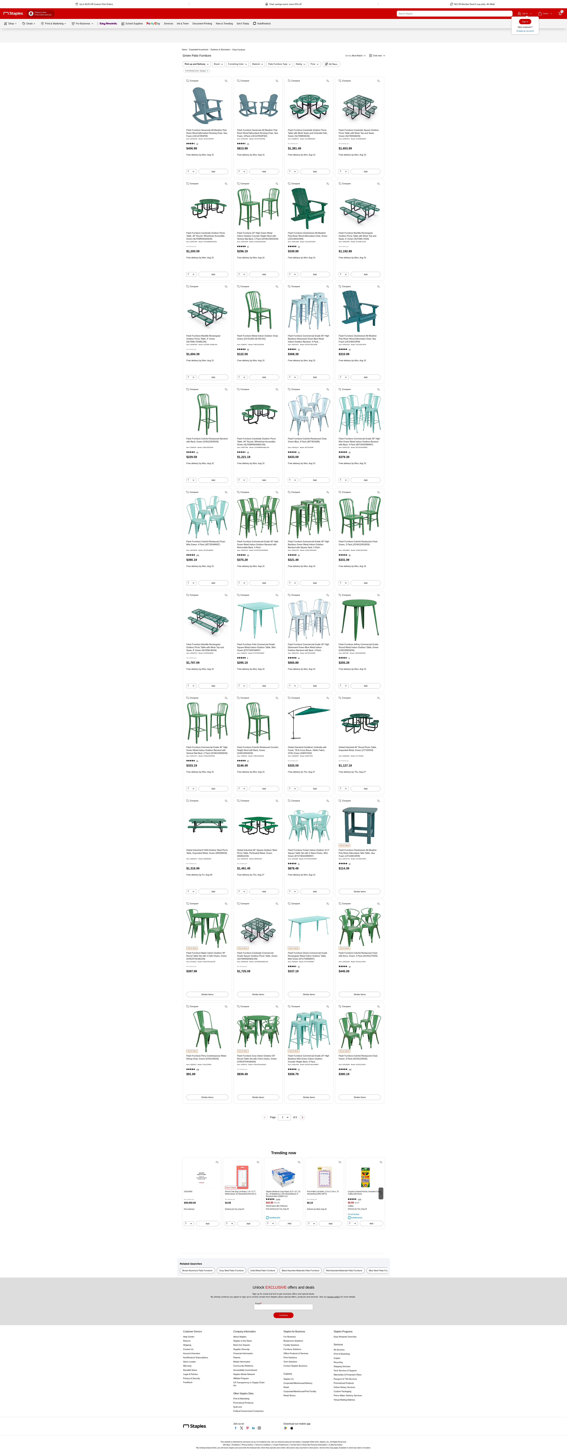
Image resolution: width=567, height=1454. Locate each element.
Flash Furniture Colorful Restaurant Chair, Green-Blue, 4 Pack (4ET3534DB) (307, 440)
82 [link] (299, 452)
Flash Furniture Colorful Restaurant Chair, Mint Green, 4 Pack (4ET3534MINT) (205, 543)
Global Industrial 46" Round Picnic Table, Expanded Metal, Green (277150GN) (358, 748)
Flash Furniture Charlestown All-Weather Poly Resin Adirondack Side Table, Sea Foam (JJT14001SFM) (358, 853)
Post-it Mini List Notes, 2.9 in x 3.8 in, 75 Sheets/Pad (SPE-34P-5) (323, 1193)
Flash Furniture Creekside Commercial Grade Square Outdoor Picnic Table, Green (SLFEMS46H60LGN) (257, 956)
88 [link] (248, 349)
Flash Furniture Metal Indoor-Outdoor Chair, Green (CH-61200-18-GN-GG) (257, 337)
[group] (201, 1193)
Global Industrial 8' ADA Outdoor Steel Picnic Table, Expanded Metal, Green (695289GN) (207, 851)
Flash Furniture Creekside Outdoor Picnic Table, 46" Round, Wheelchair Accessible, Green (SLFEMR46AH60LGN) (256, 441)
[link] (94, 4)
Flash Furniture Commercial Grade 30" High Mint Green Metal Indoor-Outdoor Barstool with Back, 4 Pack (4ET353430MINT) (359, 441)
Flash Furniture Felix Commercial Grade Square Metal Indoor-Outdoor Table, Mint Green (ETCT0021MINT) (256, 647)
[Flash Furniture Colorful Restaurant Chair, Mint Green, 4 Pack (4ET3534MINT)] (207, 517)
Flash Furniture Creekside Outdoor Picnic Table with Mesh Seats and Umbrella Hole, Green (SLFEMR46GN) (308, 133)
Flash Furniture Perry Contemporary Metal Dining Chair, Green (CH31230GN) (206, 1057)
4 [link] (349, 658)
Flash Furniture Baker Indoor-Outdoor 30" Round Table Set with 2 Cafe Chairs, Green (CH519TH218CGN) (206, 956)
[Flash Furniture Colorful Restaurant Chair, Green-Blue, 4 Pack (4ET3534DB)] (309, 414)
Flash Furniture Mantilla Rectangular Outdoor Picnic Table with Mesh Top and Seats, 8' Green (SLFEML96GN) (205, 647)
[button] (509, 14)
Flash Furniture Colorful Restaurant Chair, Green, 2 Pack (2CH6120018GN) (358, 543)
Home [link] (184, 49)
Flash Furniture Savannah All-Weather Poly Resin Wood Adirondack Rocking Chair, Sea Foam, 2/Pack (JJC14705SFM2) (257, 133)
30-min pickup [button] (353, 1214)
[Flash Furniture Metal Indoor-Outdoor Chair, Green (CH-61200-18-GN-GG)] (258, 311)
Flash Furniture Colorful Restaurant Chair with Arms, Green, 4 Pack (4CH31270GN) (358, 954)
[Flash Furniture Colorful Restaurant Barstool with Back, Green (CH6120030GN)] (207, 414)
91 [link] (299, 555)
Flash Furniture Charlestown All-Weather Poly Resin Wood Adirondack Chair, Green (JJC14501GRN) (307, 236)
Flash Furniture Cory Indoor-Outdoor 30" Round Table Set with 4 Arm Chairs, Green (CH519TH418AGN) (257, 1059)
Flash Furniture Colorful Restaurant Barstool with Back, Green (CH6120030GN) (207, 440)
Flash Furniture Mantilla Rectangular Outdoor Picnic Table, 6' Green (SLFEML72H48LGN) (203, 339)
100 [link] (197, 555)
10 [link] (299, 246)
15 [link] (299, 349)
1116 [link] (359, 1199)
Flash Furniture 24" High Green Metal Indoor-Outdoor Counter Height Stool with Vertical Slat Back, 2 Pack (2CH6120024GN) (257, 236)
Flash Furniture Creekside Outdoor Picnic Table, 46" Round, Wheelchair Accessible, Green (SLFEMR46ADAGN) (205, 236)
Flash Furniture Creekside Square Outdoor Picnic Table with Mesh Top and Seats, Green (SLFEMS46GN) (359, 133)
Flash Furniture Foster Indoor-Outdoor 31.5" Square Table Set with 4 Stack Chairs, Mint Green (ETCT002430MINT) (308, 853)
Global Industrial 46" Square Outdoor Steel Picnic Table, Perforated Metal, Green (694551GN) (257, 853)
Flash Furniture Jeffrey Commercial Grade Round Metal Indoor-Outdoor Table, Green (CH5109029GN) (358, 647)
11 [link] (299, 864)
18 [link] (350, 966)
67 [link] (248, 246)
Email (258, 1303)
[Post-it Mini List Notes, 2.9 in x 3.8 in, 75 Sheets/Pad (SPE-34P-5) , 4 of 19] (324, 1177)
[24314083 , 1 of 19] (201, 1177)
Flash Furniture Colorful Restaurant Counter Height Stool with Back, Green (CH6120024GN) (257, 750)
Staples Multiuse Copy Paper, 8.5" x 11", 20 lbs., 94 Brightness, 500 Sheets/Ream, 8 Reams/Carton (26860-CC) (283, 1194)
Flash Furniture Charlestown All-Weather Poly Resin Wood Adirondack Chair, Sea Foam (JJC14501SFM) (358, 339)
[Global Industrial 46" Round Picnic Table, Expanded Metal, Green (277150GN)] (360, 723)
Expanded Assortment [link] (198, 49)
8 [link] (247, 658)
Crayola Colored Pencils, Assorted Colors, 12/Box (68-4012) (365, 1193)
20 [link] (299, 966)
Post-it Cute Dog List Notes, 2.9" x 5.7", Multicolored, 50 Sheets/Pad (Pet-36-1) (240, 1193)
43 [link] (197, 452)
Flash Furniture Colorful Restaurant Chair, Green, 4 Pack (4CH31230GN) (358, 1057)
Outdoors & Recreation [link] (220, 49)
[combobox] (455, 14)
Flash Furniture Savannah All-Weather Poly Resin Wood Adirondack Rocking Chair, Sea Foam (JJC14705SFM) (206, 133)
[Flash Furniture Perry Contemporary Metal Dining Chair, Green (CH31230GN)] (207, 1031)
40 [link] (350, 452)
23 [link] (197, 144)
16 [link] (350, 349)
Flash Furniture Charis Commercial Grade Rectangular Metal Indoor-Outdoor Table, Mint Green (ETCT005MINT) (307, 956)
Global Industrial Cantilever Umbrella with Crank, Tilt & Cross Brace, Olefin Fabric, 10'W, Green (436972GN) (307, 750)
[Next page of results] (302, 1117)
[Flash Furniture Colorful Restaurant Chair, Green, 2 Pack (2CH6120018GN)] (360, 517)
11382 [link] (278, 1199)
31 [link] (299, 658)
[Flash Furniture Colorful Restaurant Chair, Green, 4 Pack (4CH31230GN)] (360, 1031)
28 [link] (248, 452)
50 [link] (299, 1069)
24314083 (188, 1192)
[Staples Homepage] (13, 14)
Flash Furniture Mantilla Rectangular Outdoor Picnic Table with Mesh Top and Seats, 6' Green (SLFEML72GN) (357, 236)
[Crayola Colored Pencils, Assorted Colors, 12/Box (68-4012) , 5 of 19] (365, 1177)
